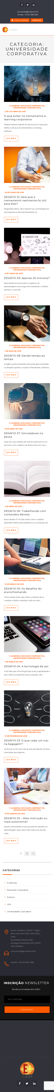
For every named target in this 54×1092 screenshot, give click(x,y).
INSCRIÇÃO (27, 1010)
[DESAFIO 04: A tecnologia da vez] (27, 634)
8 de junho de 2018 (14, 273)
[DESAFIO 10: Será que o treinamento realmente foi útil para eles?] (27, 164)
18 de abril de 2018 (13, 429)
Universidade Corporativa (26, 108)
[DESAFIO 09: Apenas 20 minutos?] (27, 246)
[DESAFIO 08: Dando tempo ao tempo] (27, 323)
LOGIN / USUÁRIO (21, 20)
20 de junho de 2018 (14, 192)
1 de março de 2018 (14, 662)
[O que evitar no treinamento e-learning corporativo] (27, 84)
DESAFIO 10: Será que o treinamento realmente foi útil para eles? (25, 200)
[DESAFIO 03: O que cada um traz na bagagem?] (27, 708)
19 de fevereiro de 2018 (16, 736)
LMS (9, 904)
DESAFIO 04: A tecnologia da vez (26, 666)
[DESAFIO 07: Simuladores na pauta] (27, 401)
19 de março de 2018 (14, 584)
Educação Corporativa (32, 106)
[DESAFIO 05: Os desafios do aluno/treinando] (27, 556)
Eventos (11, 897)
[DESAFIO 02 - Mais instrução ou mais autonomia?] (27, 786)
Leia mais (11, 138)
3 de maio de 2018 (13, 351)
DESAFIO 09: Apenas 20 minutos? (27, 278)
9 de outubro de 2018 (15, 112)
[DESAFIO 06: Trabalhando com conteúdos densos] (27, 478)
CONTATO (36, 20)
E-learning (14, 106)
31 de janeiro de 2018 (15, 814)
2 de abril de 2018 (13, 506)
